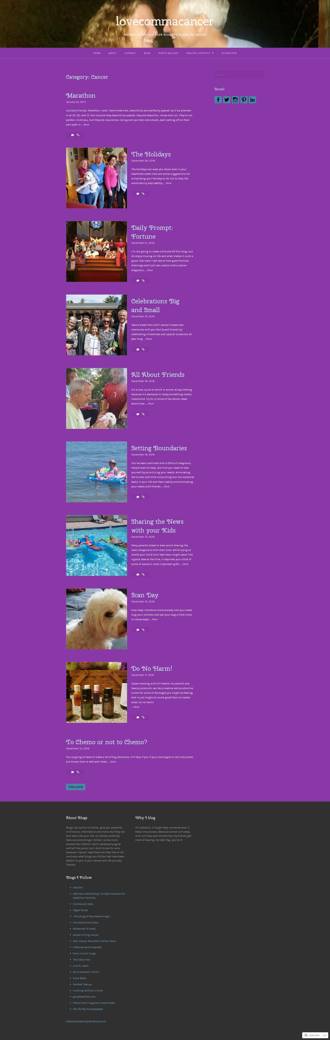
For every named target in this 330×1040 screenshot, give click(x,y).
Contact (130, 53)
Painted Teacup (82, 984)
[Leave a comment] (73, 135)
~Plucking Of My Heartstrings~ (92, 916)
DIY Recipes (229, 53)
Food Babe (79, 978)
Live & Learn (81, 965)
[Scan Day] (143, 629)
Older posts (75, 787)
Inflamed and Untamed (87, 947)
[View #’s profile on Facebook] (218, 99)
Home (97, 53)
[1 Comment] (138, 280)
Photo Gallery (168, 53)
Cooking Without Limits (88, 990)
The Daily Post (81, 959)
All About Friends (158, 374)
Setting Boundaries (159, 448)
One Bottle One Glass (85, 922)
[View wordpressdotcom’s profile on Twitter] (226, 99)
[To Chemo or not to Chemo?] (78, 772)
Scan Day (144, 595)
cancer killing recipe (85, 934)
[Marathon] (78, 135)
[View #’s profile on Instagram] (235, 99)
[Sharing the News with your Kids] (143, 574)
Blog (147, 53)
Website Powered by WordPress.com (86, 1021)
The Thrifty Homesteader (88, 1009)
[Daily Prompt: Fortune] (143, 280)
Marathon (81, 95)
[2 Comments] (73, 772)
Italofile (77, 887)
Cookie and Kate (83, 904)
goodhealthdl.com (84, 996)
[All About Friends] (143, 414)
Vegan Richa (80, 910)
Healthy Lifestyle (198, 53)
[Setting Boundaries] (143, 497)
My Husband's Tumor (86, 972)
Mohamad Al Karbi (84, 928)
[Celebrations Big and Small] (143, 349)
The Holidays (151, 154)
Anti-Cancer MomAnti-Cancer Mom (94, 941)
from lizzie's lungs (84, 953)
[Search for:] (239, 74)
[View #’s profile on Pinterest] (244, 99)
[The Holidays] (143, 193)
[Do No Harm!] (143, 717)
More (86, 124)
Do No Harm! (151, 668)
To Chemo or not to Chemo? (106, 742)
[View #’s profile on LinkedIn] (252, 99)
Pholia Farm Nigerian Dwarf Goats (94, 1002)
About (112, 53)
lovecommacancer (165, 21)
